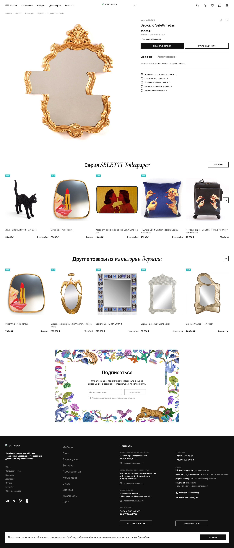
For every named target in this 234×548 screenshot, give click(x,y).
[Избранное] (212, 5)
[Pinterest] (20, 501)
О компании (27, 5)
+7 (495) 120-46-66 (184, 456)
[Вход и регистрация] (227, 5)
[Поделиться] (221, 20)
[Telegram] (14, 501)
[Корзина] (219, 5)
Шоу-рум (41, 5)
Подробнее (144, 537)
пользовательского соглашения (122, 398)
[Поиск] (197, 5)
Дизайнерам (55, 5)
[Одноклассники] (27, 501)
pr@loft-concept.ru (184, 478)
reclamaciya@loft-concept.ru (189, 474)
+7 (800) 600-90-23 (185, 460)
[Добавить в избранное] (227, 20)
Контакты (69, 5)
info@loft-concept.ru (185, 470)
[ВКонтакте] (7, 501)
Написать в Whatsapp (189, 492)
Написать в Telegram (189, 497)
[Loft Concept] (117, 5)
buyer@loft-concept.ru (186, 483)
